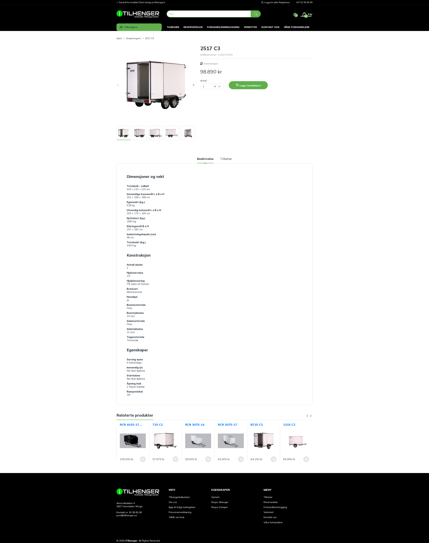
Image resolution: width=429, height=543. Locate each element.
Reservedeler (271, 502)
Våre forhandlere (273, 522)
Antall (203, 80)
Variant (215, 497)
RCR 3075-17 (227, 424)
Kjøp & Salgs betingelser (182, 507)
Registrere (284, 2)
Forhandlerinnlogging (275, 507)
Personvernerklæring (180, 512)
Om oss (173, 502)
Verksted (268, 512)
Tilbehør (268, 497)
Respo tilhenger (219, 502)
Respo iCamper (219, 507)
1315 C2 (289, 424)
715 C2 (157, 424)
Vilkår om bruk (176, 517)
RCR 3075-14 (194, 424)
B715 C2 (257, 424)
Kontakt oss (270, 517)
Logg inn (269, 2)
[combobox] (213, 14)
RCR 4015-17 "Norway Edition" (129, 425)
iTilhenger (131, 540)
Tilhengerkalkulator (179, 497)
